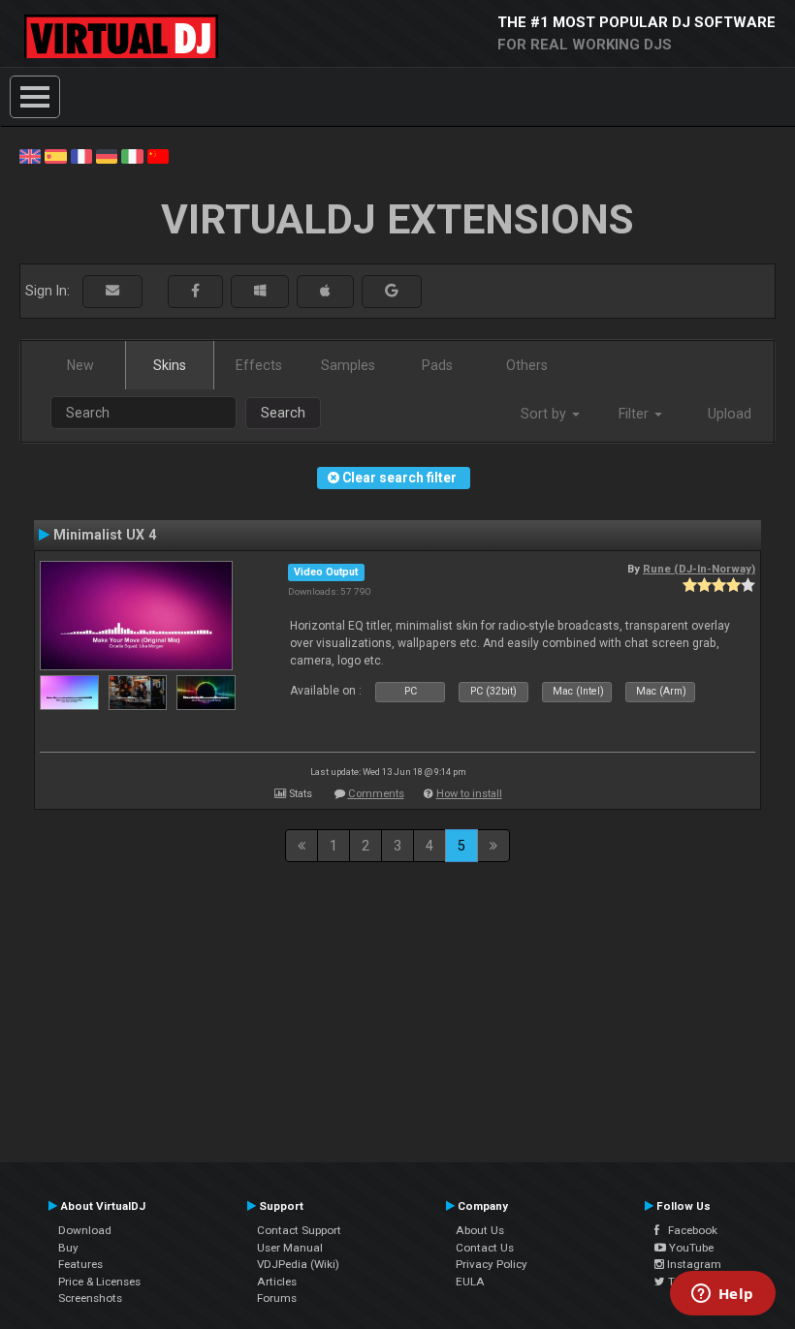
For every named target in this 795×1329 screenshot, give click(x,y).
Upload (729, 413)
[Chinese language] (158, 155)
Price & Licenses (99, 1281)
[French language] (81, 155)
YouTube (690, 1247)
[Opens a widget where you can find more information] (722, 1295)
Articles (277, 1281)
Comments (376, 794)
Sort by (545, 413)
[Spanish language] (55, 155)
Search (283, 412)
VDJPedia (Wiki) (298, 1264)
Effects (259, 365)
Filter (635, 413)
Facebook (688, 1230)
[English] (30, 155)
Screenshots (90, 1298)
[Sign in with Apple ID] (325, 291)
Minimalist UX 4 (104, 534)
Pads (437, 365)
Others (527, 365)
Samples (348, 365)
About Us (480, 1230)
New (80, 365)
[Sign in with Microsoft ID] (260, 291)
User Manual (290, 1247)
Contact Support (299, 1230)
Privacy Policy (491, 1264)
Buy (68, 1247)
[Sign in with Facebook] (195, 291)
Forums (277, 1298)
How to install (469, 794)
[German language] (106, 155)
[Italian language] (132, 155)
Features (80, 1264)
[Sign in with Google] (392, 291)
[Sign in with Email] (112, 291)
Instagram (692, 1264)
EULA (470, 1281)
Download (84, 1230)
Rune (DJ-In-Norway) (699, 568)
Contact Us (485, 1247)
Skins (169, 365)
